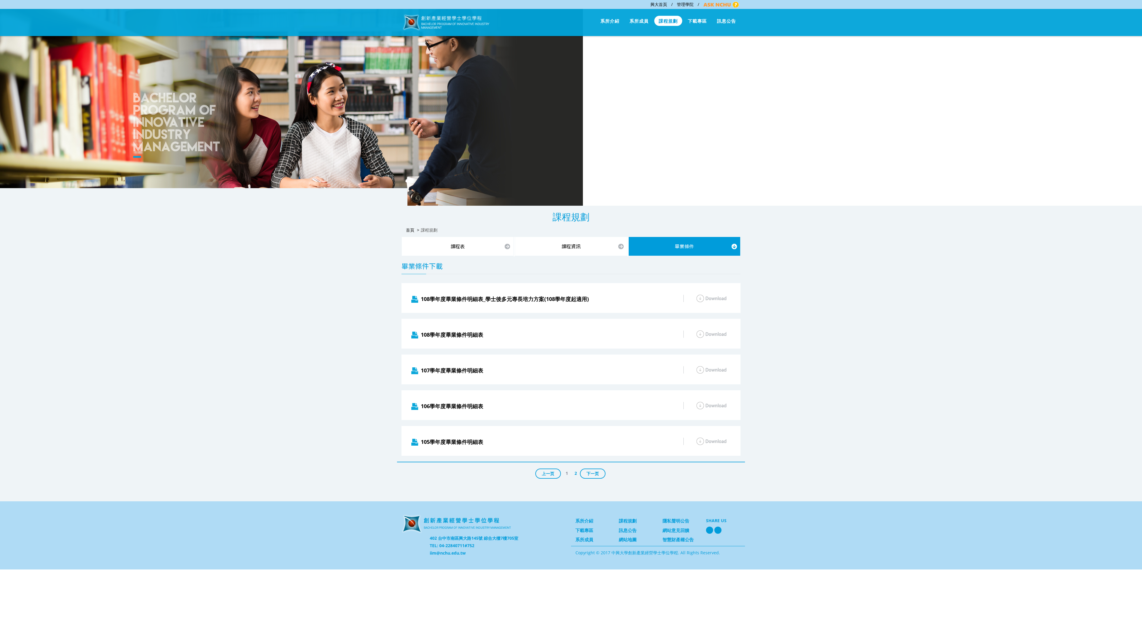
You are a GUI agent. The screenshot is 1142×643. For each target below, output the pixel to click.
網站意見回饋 (676, 530)
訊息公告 (726, 21)
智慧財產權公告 (678, 539)
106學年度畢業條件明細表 (452, 406)
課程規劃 (668, 21)
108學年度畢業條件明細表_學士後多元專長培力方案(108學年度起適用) (505, 298)
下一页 (592, 473)
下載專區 (697, 21)
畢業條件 (684, 246)
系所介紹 (609, 21)
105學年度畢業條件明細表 (452, 441)
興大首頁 (658, 4)
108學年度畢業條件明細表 (452, 334)
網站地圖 (628, 539)
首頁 (410, 230)
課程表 (458, 246)
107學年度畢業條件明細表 (452, 370)
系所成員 (639, 21)
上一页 (548, 473)
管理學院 (685, 4)
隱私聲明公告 (676, 521)
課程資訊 (571, 246)
